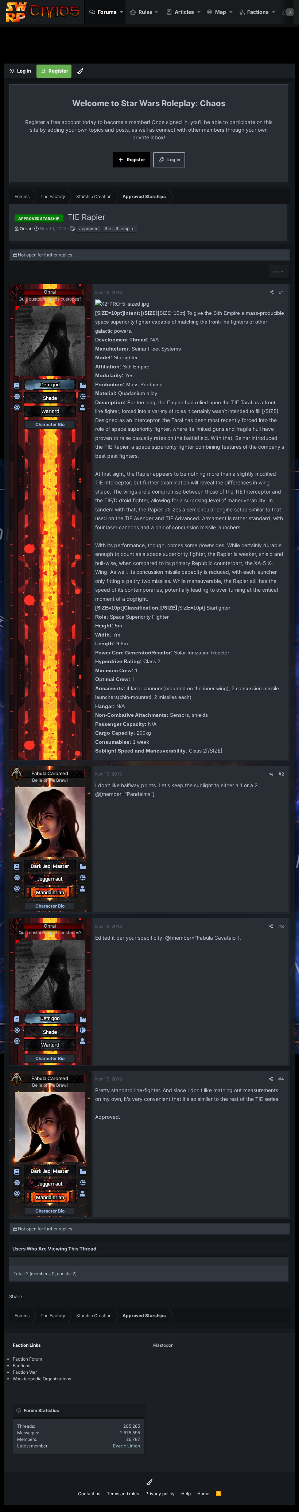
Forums (107, 12)
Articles (184, 12)
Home (203, 1493)
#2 (281, 774)
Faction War (25, 1372)
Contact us (89, 1493)
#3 (281, 926)
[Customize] (80, 71)
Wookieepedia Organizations (42, 1378)
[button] (122, 12)
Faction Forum (27, 1359)
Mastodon (163, 1345)
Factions (258, 12)
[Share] (271, 292)
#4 (281, 1079)
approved (88, 228)
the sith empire (120, 228)
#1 (281, 292)
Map (220, 12)
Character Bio (50, 424)
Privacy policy (160, 1493)
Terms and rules (123, 1493)
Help (186, 1493)
